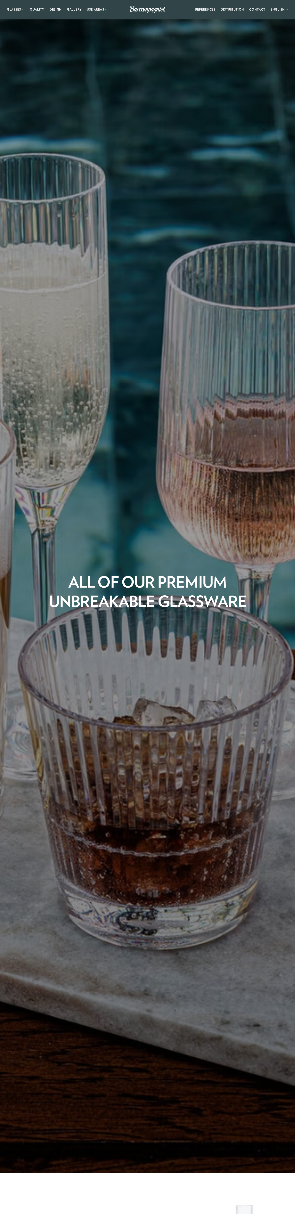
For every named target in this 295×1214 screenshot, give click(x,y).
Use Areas (95, 9)
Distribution (232, 9)
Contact (257, 9)
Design (55, 9)
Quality (37, 9)
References (205, 9)
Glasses (14, 9)
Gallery (74, 9)
